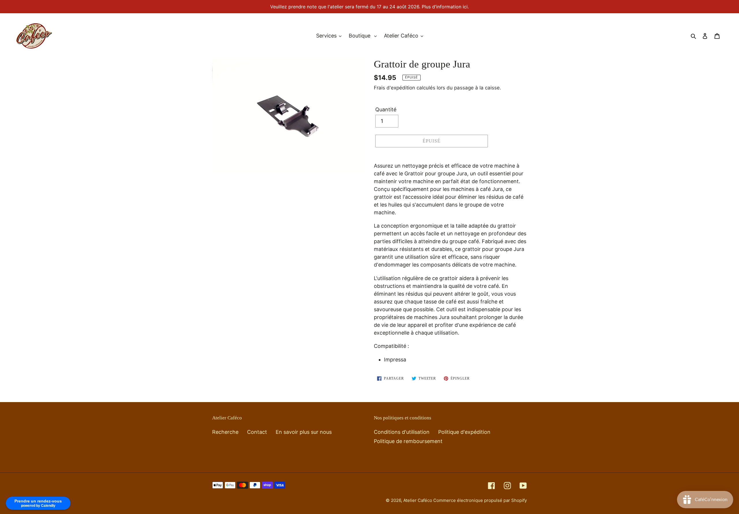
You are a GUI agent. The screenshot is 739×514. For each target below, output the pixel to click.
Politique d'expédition (464, 432)
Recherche (225, 432)
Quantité (385, 109)
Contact (257, 432)
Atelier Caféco (418, 500)
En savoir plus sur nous (304, 432)
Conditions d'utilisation (402, 432)
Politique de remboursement (408, 441)
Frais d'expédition (394, 88)
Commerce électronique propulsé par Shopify (480, 500)
